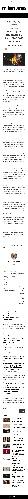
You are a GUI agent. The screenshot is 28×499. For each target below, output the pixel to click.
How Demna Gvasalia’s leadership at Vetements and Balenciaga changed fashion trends (18, 453)
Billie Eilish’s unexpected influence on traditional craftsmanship (12, 318)
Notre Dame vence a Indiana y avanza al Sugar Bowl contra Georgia (13, 340)
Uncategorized (14, 28)
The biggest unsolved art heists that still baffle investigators (18, 446)
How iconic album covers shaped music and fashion (18, 476)
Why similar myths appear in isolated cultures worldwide (17, 420)
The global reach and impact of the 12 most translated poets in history (18, 470)
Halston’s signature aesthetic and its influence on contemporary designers (17, 462)
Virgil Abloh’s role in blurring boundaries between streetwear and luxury (18, 432)
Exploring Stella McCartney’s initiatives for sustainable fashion (18, 438)
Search (4, 408)
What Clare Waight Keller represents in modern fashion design (18, 425)
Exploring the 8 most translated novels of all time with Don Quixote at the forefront (18, 484)
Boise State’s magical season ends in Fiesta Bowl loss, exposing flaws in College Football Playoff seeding (13, 366)
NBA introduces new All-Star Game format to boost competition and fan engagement (14, 391)
